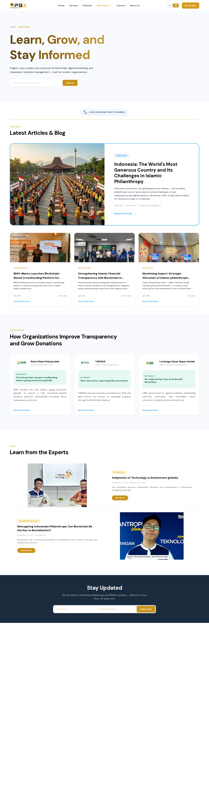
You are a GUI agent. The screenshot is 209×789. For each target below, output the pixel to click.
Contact (121, 5)
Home (61, 5)
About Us (135, 5)
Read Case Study (23, 410)
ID (170, 5)
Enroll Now (190, 5)
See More (120, 498)
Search (70, 82)
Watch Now (26, 550)
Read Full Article (125, 213)
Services (73, 5)
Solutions (87, 5)
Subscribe (146, 609)
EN (175, 5)
